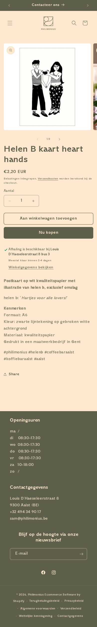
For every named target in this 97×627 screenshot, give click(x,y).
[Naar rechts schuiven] (59, 139)
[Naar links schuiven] (37, 139)
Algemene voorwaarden (37, 608)
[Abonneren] (81, 554)
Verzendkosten (48, 179)
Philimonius (36, 595)
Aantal (9, 191)
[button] (9, 23)
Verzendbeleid (71, 608)
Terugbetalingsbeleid (44, 601)
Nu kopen (48, 233)
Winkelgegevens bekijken (30, 267)
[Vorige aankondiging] (9, 5)
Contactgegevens (70, 616)
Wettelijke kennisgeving (35, 616)
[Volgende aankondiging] (87, 5)
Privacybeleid (74, 601)
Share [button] (14, 374)
